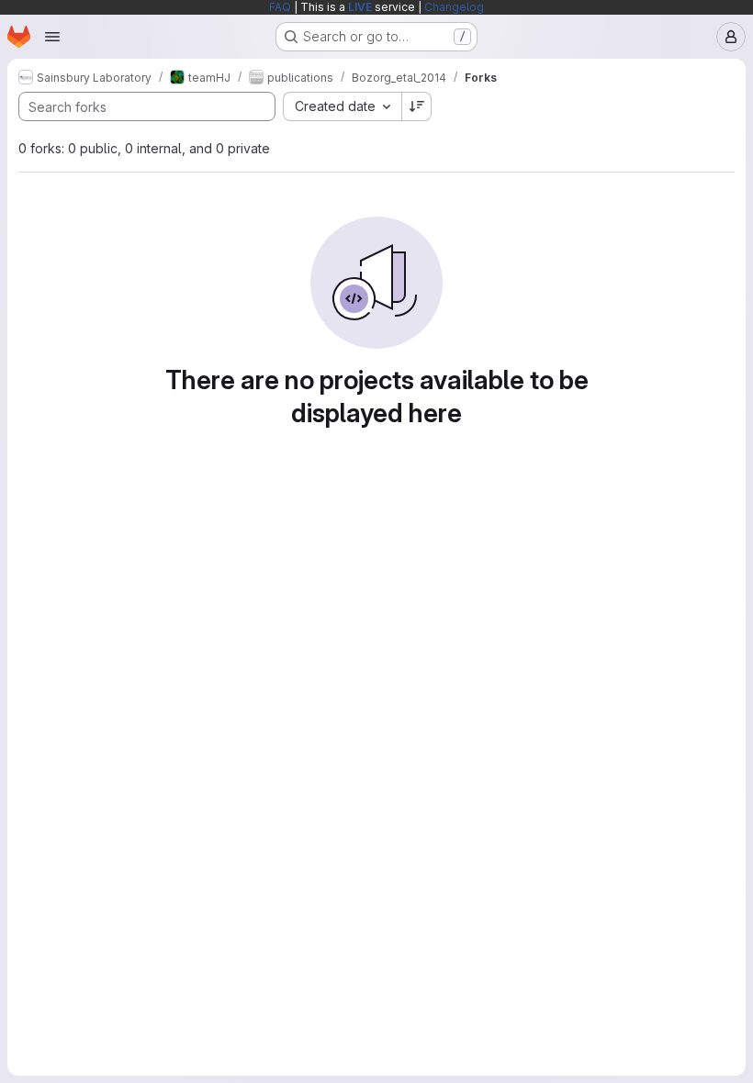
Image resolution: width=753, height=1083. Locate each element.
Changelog (454, 7)
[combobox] (342, 106)
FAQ (280, 7)
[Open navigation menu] (52, 36)
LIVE (360, 7)
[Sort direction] (417, 106)
